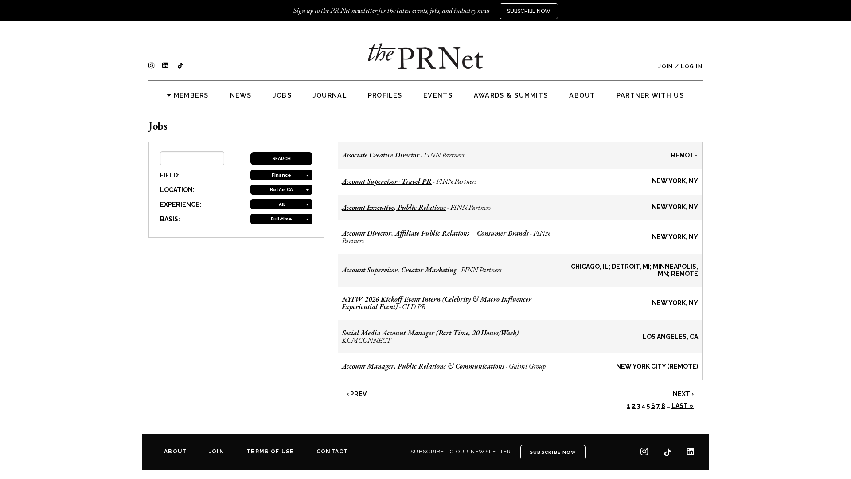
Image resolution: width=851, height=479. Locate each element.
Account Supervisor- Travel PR (387, 181)
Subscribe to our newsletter (460, 451)
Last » (682, 405)
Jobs (282, 95)
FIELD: (170, 175)
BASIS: (170, 219)
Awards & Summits (511, 95)
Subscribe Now (528, 11)
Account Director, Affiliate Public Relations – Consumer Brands (435, 233)
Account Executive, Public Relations (394, 207)
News (241, 95)
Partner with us (650, 95)
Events (438, 95)
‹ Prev (357, 393)
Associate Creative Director (380, 155)
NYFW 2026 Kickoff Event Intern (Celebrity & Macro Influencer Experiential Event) (436, 302)
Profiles (385, 95)
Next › (683, 393)
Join (665, 66)
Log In (692, 66)
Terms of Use (270, 451)
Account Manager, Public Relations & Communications (423, 366)
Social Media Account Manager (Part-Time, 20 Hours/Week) (430, 333)
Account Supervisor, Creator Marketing (399, 270)
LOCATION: (177, 190)
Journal (330, 95)
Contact (332, 451)
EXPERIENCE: (180, 204)
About (582, 95)
